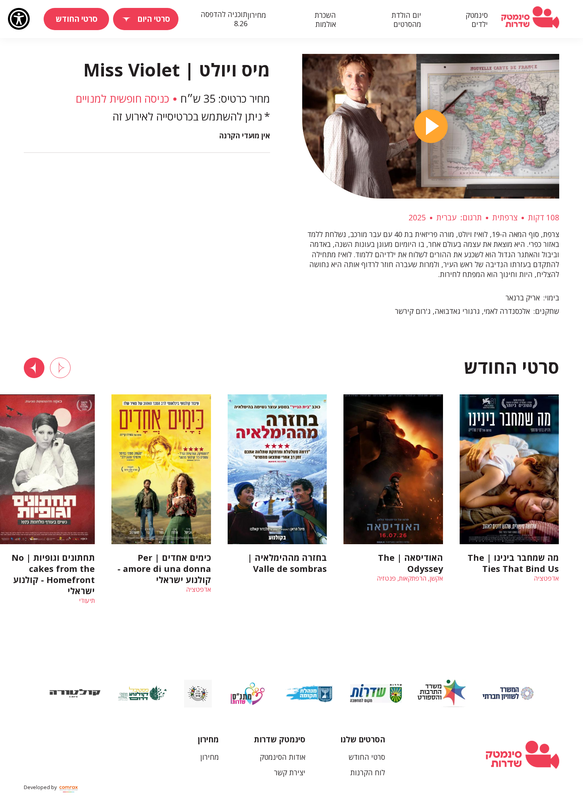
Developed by (41, 787)
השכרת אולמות (325, 20)
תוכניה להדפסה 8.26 (224, 19)
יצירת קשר (289, 772)
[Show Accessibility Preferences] (19, 19)
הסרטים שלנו (362, 739)
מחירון (256, 15)
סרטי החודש (367, 757)
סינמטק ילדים (477, 20)
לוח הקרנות (367, 772)
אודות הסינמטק (282, 757)
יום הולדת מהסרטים (406, 20)
